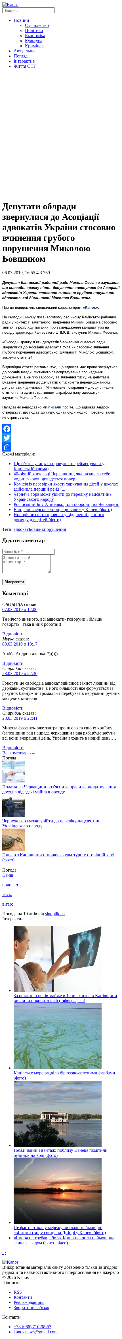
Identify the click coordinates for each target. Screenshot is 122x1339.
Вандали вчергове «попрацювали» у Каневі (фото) (63, 509)
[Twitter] (61, 437)
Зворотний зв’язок (31, 1307)
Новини (21, 20)
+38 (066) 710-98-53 (32, 1326)
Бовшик (36, 529)
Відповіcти (13, 633)
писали (54, 407)
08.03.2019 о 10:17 (19, 644)
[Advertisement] (61, 134)
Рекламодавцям (29, 1302)
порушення (55, 529)
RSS (18, 1292)
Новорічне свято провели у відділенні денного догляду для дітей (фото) (59, 517)
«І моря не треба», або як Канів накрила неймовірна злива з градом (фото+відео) (64, 1240)
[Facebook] (61, 428)
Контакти (23, 1297)
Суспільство (37, 25)
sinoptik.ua (55, 913)
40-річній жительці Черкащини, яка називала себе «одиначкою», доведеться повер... (62, 476)
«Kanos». (90, 307)
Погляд (21, 56)
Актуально (24, 50)
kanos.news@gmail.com (36, 1331)
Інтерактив (24, 61)
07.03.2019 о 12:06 (19, 609)
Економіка (35, 35)
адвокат (21, 529)
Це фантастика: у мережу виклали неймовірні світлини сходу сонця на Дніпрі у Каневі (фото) (60, 1230)
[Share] (61, 447)
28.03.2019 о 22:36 (19, 673)
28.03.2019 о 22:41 (19, 718)
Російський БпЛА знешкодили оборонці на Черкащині (66, 504)
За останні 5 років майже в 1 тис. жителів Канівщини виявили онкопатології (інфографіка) (65, 998)
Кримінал (34, 45)
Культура (33, 40)
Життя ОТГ (25, 66)
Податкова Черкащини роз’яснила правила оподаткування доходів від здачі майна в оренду (59, 789)
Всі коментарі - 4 (18, 752)
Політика (34, 30)
